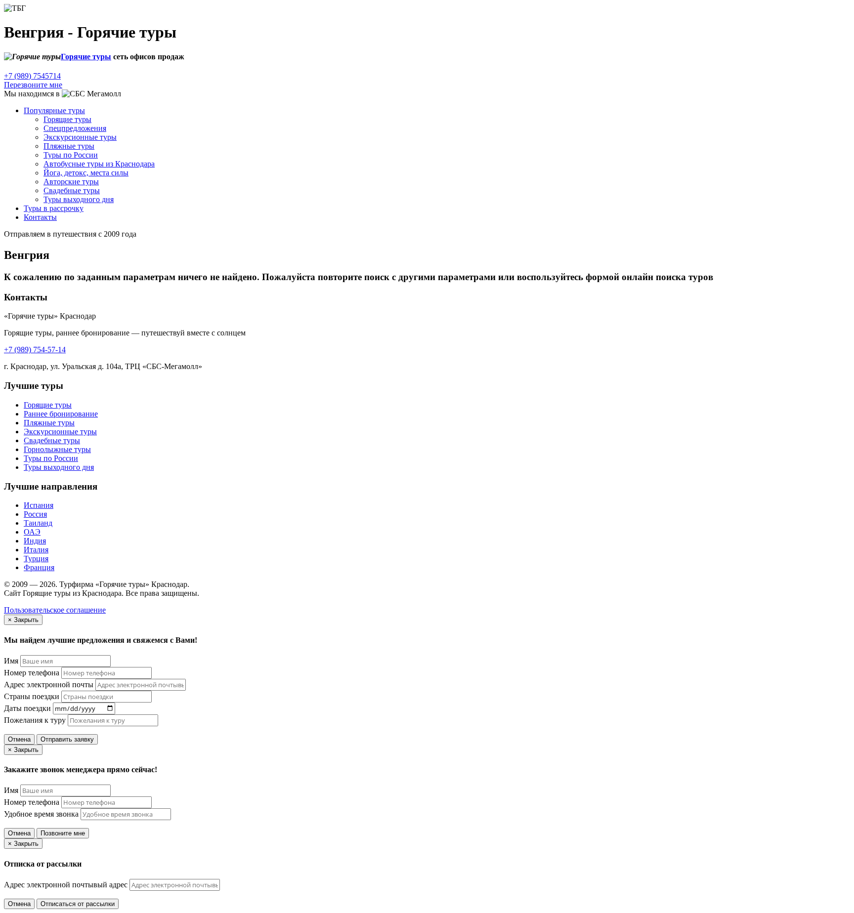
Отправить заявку (67, 739)
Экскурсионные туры (80, 137)
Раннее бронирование (61, 414)
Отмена (19, 739)
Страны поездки (31, 696)
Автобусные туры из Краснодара (99, 164)
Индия (35, 541)
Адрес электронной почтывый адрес (66, 884)
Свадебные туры (71, 190)
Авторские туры (71, 181)
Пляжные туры (68, 146)
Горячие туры (86, 56)
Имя (11, 661)
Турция (36, 558)
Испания (38, 505)
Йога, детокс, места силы (85, 172)
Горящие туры (48, 405)
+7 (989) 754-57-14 (35, 349)
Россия (35, 514)
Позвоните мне (63, 833)
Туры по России (70, 155)
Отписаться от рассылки (78, 904)
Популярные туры (54, 110)
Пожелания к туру (35, 720)
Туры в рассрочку (54, 208)
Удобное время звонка (41, 814)
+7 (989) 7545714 (32, 76)
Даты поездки (27, 708)
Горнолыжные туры (57, 449)
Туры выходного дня (78, 199)
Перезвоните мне (33, 85)
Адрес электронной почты (48, 684)
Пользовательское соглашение (55, 610)
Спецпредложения (74, 128)
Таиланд (38, 523)
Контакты (40, 217)
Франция (39, 567)
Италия (36, 549)
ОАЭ (32, 532)
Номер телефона (31, 672)
